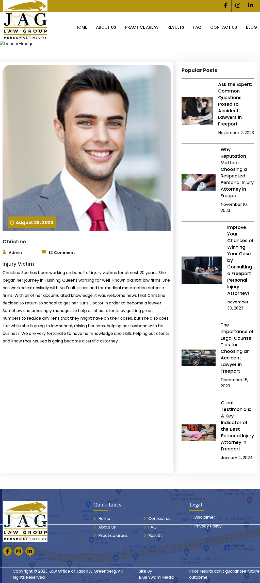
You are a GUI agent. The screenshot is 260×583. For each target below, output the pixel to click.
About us (106, 27)
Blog (251, 27)
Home (81, 27)
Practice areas (142, 27)
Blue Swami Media (156, 577)
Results (176, 27)
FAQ (197, 27)
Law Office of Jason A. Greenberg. (83, 571)
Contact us (223, 27)
